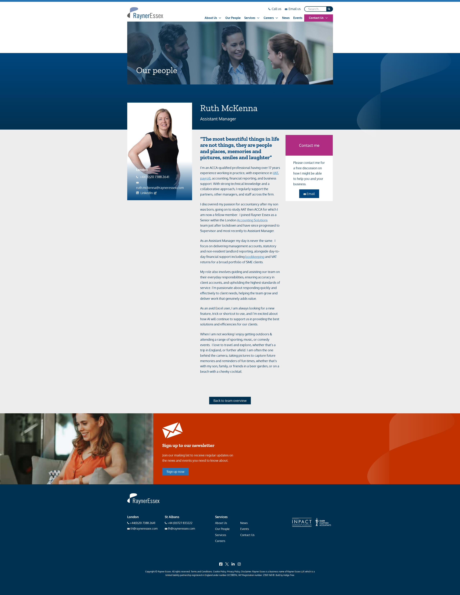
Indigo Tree (288, 575)
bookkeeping (254, 257)
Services (249, 18)
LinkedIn (147, 193)
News (286, 18)
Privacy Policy (233, 571)
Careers (269, 18)
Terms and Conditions (201, 571)
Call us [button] (276, 9)
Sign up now (175, 472)
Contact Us (316, 18)
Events (297, 18)
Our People (233, 18)
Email (310, 194)
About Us (211, 18)
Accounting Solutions (252, 220)
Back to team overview (230, 401)
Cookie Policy (219, 571)
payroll (205, 178)
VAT (275, 173)
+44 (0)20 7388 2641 (154, 177)
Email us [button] (295, 9)
